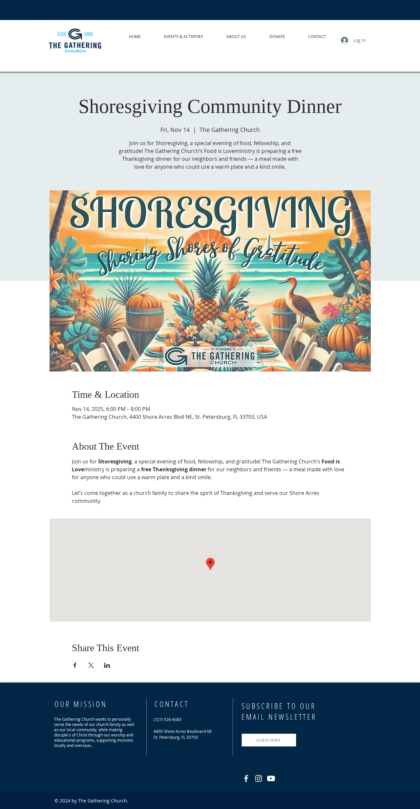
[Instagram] (258, 778)
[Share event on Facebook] (75, 665)
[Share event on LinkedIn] (107, 665)
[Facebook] (246, 778)
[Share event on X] (91, 665)
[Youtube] (271, 778)
